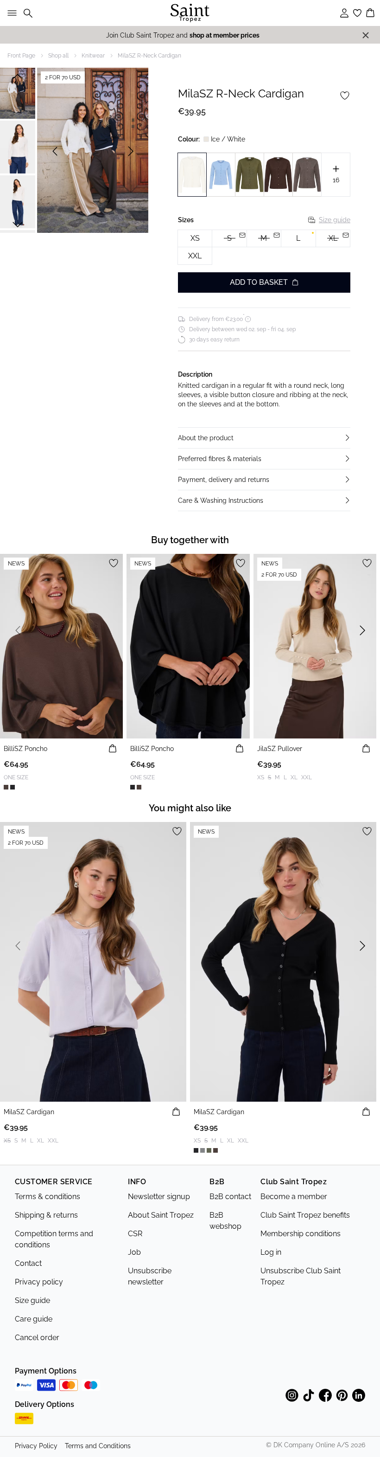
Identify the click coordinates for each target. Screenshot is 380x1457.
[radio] (195, 238)
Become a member (293, 1196)
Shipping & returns (46, 1215)
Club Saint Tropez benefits (305, 1215)
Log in (270, 1252)
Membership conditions (300, 1233)
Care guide (33, 1319)
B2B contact (230, 1196)
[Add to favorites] (345, 95)
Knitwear (93, 55)
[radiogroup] (264, 247)
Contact (28, 1263)
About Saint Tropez (161, 1215)
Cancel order (37, 1337)
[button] (264, 438)
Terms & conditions (47, 1196)
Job (134, 1252)
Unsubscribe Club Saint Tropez (300, 1276)
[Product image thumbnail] (17, 92)
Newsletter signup (159, 1196)
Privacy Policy (36, 1446)
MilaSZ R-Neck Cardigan (149, 55)
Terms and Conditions (98, 1446)
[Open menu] (10, 13)
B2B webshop (225, 1221)
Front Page (21, 55)
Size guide (334, 220)
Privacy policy (39, 1281)
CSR (135, 1233)
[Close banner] (366, 35)
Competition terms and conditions (54, 1239)
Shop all (58, 55)
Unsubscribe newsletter (149, 1276)
